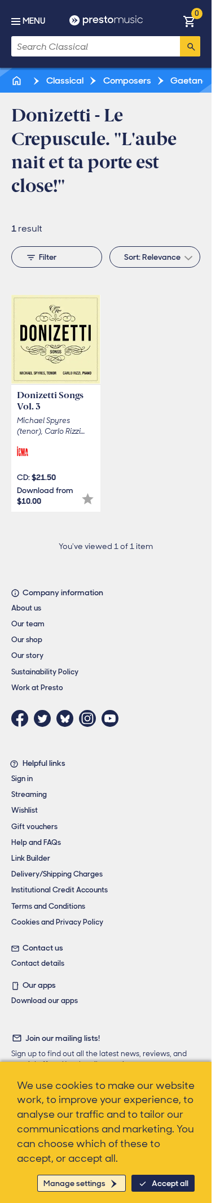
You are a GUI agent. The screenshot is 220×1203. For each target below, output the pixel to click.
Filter (47, 257)
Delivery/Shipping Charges (57, 874)
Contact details (37, 963)
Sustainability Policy (44, 672)
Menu (34, 21)
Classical (64, 80)
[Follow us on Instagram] (90, 718)
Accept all (170, 1183)
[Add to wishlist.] (88, 499)
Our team (28, 624)
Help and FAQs (36, 842)
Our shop (26, 639)
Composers (126, 80)
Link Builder (30, 858)
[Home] (17, 80)
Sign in (22, 778)
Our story (27, 655)
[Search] (190, 46)
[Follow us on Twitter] (45, 718)
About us (26, 608)
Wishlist (24, 810)
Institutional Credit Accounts (59, 890)
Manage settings (74, 1183)
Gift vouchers (34, 826)
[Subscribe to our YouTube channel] (113, 718)
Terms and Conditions (48, 906)
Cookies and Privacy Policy (57, 922)
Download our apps (44, 1000)
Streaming (29, 794)
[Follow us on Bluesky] (67, 718)
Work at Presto (37, 687)
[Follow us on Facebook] (22, 718)
